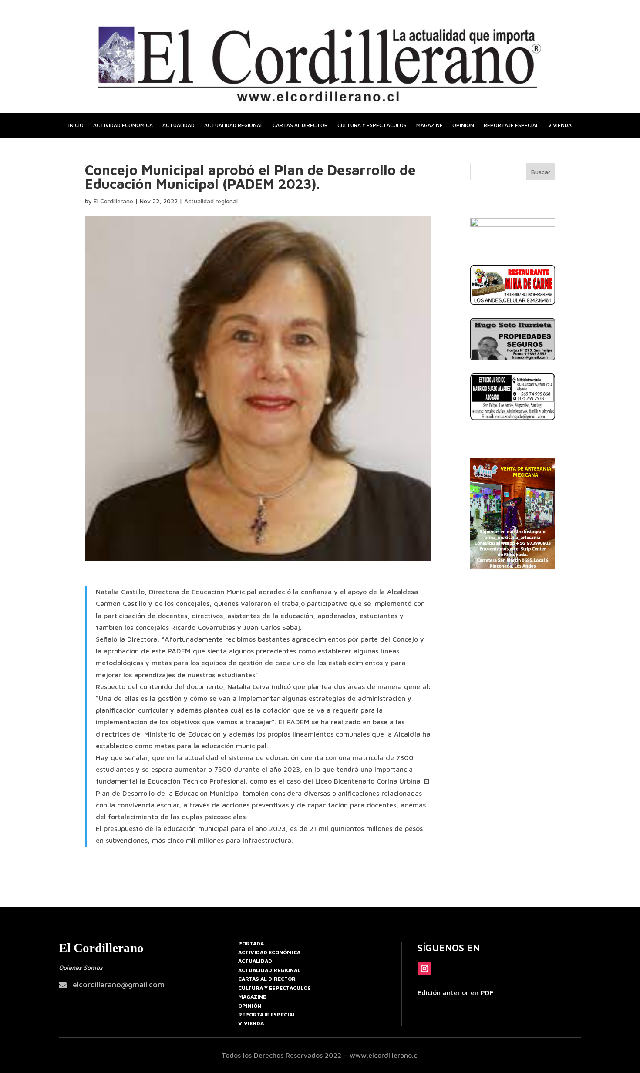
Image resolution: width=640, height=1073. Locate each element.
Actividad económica (123, 125)
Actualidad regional (233, 125)
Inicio (76, 125)
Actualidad (178, 125)
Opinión (463, 125)
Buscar (540, 171)
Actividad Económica (269, 952)
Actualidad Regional (269, 970)
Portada (251, 943)
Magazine (429, 125)
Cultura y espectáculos (372, 125)
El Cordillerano (113, 201)
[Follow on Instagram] (424, 968)
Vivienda (560, 125)
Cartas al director (300, 125)
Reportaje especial (511, 125)
